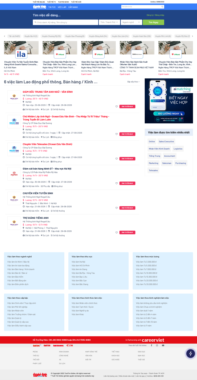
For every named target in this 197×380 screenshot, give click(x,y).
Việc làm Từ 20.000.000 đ (146, 280)
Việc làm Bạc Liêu (79, 277)
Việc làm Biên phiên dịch (17, 284)
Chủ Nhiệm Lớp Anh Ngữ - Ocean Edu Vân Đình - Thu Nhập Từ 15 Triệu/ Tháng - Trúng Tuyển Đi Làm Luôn (66, 118)
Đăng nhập (159, 15)
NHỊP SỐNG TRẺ (91, 352)
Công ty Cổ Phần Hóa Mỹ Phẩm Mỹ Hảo (40, 172)
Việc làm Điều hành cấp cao (19, 325)
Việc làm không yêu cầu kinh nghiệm (151, 303)
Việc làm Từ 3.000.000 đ (146, 262)
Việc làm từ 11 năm (143, 325)
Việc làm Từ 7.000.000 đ (146, 269)
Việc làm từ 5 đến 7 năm (146, 318)
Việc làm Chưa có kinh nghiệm (149, 307)
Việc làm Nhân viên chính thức (84, 303)
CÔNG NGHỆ (63, 355)
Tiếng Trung (154, 156)
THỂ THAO (115, 352)
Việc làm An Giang (79, 269)
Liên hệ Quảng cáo (111, 376)
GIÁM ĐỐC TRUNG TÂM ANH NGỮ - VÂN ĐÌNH (48, 91)
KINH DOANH (64, 352)
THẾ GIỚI (36, 359)
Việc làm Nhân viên (15, 310)
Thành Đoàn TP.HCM (156, 373)
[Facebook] (151, 345)
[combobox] (65, 22)
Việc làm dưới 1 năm (144, 310)
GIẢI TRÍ (88, 359)
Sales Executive (166, 141)
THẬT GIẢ (141, 359)
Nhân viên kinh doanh (159, 148)
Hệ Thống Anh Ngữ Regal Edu (36, 95)
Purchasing (180, 163)
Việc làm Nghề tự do (80, 310)
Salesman (166, 163)
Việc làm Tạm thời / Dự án (83, 307)
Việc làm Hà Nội (78, 262)
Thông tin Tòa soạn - (141, 373)
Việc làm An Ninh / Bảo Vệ (18, 262)
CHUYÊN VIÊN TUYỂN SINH (38, 193)
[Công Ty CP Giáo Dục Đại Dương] (14, 121)
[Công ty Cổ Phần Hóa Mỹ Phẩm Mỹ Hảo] (14, 173)
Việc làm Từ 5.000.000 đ (146, 265)
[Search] (162, 7)
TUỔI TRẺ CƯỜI (76, 2)
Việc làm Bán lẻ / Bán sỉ (17, 273)
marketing (153, 163)
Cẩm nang (73, 7)
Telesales (153, 170)
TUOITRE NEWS (63, 2)
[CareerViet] (152, 340)
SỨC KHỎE (116, 359)
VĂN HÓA (88, 355)
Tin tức (52, 7)
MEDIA (35, 352)
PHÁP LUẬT (37, 363)
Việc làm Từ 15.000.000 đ (146, 277)
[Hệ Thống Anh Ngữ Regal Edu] (14, 97)
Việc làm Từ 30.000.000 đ (146, 284)
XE (60, 359)
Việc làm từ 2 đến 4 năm (146, 314)
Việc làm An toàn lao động (18, 265)
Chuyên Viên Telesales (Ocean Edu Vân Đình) (47, 144)
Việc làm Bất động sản (16, 280)
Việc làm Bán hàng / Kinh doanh (20, 269)
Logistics (178, 148)
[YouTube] (163, 345)
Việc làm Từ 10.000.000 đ (146, 273)
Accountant (169, 156)
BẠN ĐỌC (141, 355)
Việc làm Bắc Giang (80, 284)
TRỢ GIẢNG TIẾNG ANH (36, 217)
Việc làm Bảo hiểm (15, 277)
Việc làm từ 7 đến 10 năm (146, 322)
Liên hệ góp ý (141, 376)
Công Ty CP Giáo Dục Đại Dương (37, 123)
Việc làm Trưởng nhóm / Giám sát (21, 314)
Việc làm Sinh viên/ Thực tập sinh (21, 303)
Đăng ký (150, 15)
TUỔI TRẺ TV (51, 2)
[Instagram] (157, 345)
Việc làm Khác (78, 314)
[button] (117, 106)
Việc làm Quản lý (14, 318)
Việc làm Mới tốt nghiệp (17, 307)
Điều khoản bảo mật (126, 376)
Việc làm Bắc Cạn (79, 280)
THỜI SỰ (36, 355)
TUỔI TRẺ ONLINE (39, 2)
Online (152, 141)
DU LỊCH (62, 363)
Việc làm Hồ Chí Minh (81, 265)
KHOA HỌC (116, 355)
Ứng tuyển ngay (127, 106)
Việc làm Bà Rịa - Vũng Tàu (83, 273)
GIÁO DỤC (141, 352)
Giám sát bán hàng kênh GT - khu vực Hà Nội (47, 168)
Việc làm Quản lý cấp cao (18, 322)
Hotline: (155, 376)
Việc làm (62, 7)
